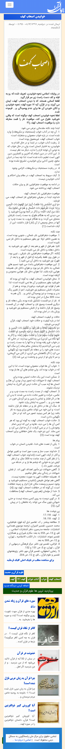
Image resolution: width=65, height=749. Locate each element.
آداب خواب (33, 579)
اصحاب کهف (55, 579)
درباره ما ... (17, 740)
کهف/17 (21, 579)
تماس (28, 740)
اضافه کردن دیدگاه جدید (16, 586)
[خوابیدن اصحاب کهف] (58, 34)
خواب (44, 579)
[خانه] (56, 6)
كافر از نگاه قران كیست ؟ (21, 628)
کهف (12, 579)
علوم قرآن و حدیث (14, 572)
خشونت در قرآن (26, 653)
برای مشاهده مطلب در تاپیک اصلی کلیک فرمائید (30, 560)
